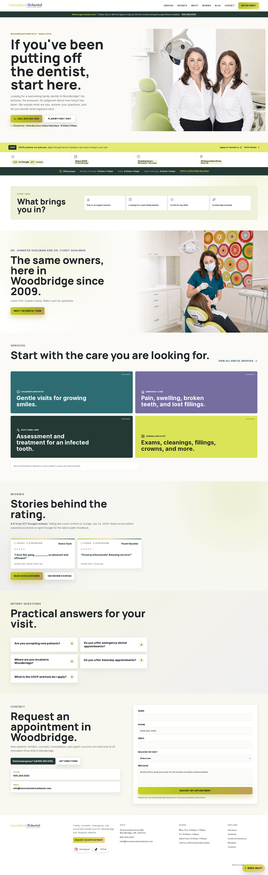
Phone (141, 725)
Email (141, 738)
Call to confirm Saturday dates (194, 171)
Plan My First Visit (59, 118)
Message (143, 766)
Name (141, 711)
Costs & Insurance (237, 838)
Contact (229, 5)
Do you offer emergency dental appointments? (105, 644)
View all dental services (235, 360)
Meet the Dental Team (27, 311)
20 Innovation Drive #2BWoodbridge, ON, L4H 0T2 (133, 831)
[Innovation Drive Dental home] (25, 5)
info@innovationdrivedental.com (32, 787)
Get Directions (68, 761)
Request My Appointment (195, 790)
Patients (182, 5)
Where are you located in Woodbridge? (31, 661)
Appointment (248, 5)
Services (168, 5)
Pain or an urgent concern (99, 205)
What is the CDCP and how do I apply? (40, 676)
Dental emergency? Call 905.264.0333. (33, 761)
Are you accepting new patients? (37, 643)
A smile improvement (222, 205)
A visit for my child (179, 205)
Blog (218, 5)
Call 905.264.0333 (28, 118)
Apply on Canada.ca (229, 147)
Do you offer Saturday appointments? (110, 660)
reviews (28, 162)
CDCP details (250, 147)
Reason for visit (148, 752)
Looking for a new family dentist (144, 205)
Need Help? (255, 868)
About (194, 5)
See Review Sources (59, 576)
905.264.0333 (189, 14)
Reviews (206, 5)
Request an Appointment (89, 840)
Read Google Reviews (27, 576)
